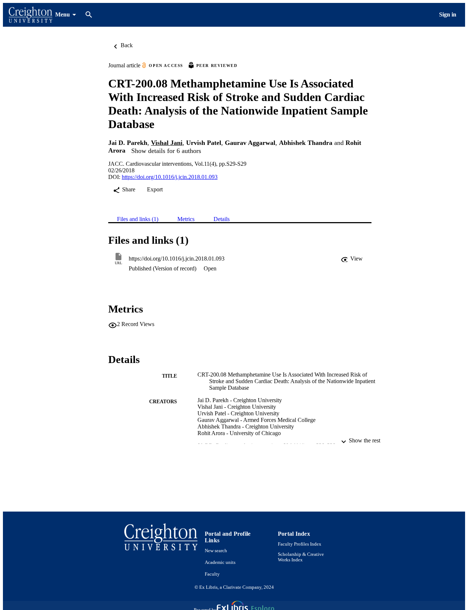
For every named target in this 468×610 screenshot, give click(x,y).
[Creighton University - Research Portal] (30, 15)
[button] (352, 258)
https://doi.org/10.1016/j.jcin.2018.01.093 (170, 177)
